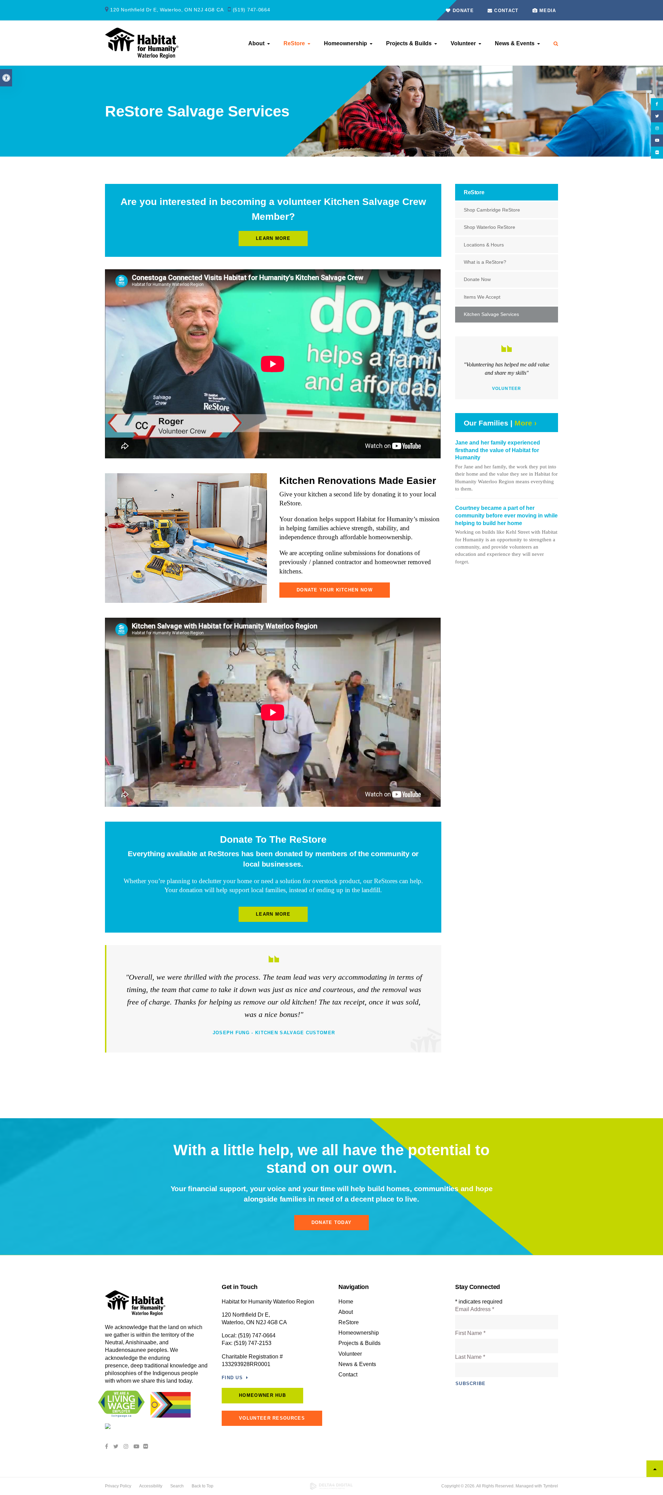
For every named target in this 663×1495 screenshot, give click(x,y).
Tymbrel (550, 1486)
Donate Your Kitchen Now (335, 589)
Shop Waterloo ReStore (489, 227)
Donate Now (477, 279)
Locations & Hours (484, 244)
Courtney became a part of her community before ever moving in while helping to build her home (506, 515)
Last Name (470, 1357)
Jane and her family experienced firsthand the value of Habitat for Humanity (497, 450)
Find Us (232, 1377)
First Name (470, 1333)
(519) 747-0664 (251, 9)
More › (526, 423)
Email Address (474, 1309)
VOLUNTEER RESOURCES (272, 1418)
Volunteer (463, 43)
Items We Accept (482, 297)
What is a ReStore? (485, 262)
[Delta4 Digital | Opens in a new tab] (332, 1486)
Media (548, 10)
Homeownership (345, 43)
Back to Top (202, 1486)
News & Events (515, 43)
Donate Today (331, 1222)
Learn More (273, 238)
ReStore (294, 43)
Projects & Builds (409, 43)
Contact (505, 10)
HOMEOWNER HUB (262, 1395)
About (256, 43)
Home (345, 1302)
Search (177, 1486)
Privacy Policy (118, 1486)
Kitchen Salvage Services (491, 314)
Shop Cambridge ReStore (492, 210)
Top (654, 1468)
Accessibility (150, 1486)
